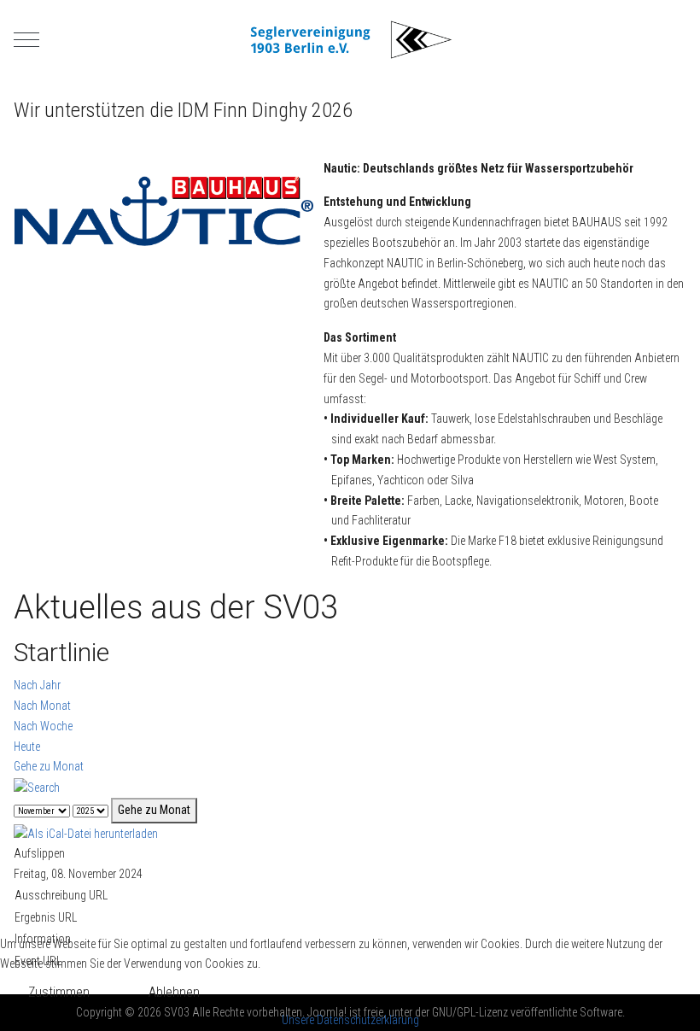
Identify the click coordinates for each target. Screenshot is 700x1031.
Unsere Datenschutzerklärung (350, 1020)
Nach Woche (43, 726)
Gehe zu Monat (49, 766)
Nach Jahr (37, 685)
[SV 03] (350, 39)
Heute (27, 746)
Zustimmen (59, 992)
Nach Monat (42, 705)
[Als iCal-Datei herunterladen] (86, 833)
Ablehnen (174, 992)
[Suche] (37, 787)
